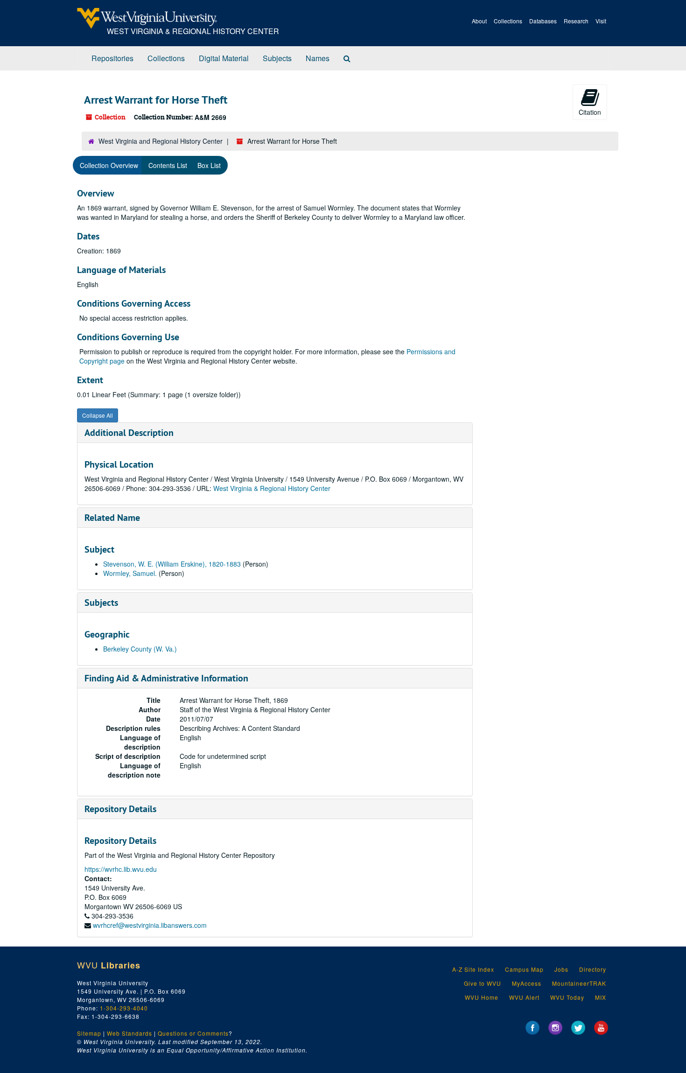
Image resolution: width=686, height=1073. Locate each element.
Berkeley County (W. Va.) (140, 648)
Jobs (561, 969)
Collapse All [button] (97, 415)
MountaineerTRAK (579, 983)
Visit (600, 21)
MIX (600, 997)
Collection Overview (109, 165)
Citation (590, 112)
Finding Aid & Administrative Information (166, 678)
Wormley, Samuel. (130, 573)
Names (317, 58)
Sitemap (89, 1033)
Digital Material (224, 58)
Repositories (112, 58)
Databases (543, 21)
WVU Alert (524, 997)
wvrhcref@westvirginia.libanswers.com (150, 925)
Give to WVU (482, 983)
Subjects (277, 58)
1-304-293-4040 (124, 1008)
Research (576, 21)
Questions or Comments (193, 1033)
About (479, 21)
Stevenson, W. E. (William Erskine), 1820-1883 (172, 563)
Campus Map (524, 969)
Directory (592, 969)
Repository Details (120, 809)
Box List (209, 165)
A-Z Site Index (473, 969)
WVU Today (567, 997)
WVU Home (481, 997)
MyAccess (526, 983)
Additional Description (129, 433)
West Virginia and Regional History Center (160, 141)
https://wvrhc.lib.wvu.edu (120, 869)
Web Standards (129, 1033)
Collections (508, 21)
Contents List (167, 165)
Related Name (112, 518)
